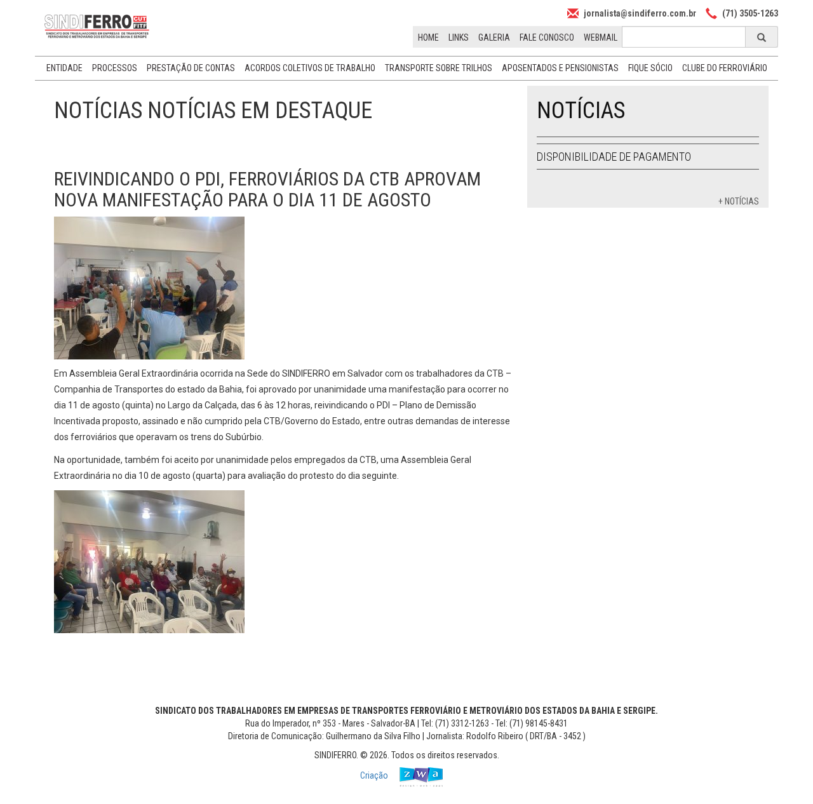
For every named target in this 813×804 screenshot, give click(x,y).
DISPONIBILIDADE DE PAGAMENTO (614, 156)
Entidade (64, 68)
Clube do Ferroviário (724, 68)
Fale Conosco (547, 37)
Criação (375, 775)
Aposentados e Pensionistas (560, 68)
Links (458, 37)
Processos (114, 68)
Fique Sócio (650, 68)
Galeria (494, 37)
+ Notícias (738, 201)
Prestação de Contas (191, 68)
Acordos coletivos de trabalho (310, 68)
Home (428, 37)
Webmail (600, 37)
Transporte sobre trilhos (438, 68)
